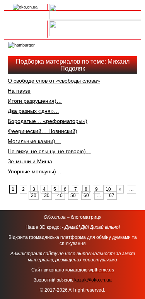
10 (108, 189)
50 (73, 195)
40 (60, 195)
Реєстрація (25, 33)
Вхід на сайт (25, 24)
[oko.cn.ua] (25, 7)
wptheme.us (101, 270)
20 (33, 195)
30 (46, 195)
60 (86, 195)
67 (111, 195)
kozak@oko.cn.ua (93, 280)
